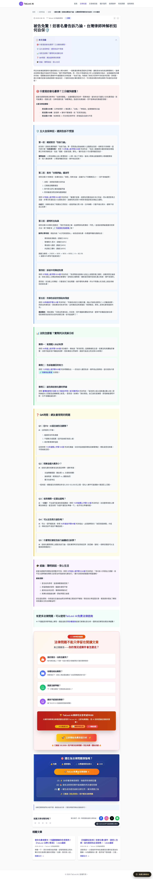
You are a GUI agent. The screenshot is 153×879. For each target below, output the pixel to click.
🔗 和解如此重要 (46, 372)
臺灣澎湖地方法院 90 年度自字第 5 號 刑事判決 (61, 391)
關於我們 (103, 4)
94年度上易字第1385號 (52, 349)
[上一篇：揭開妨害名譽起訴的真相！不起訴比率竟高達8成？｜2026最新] (114, 18)
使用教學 (112, 4)
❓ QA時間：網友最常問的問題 (48, 58)
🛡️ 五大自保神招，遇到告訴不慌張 (50, 49)
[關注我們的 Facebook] (101, 818)
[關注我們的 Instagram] (106, 818)
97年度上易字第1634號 (52, 197)
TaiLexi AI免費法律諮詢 (79, 616)
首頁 (75, 4)
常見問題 (121, 4)
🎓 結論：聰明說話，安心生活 (48, 62)
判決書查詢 (71, 621)
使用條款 (130, 4)
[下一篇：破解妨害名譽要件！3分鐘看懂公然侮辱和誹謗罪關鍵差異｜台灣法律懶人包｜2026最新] (117, 18)
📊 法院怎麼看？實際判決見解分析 (50, 53)
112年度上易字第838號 (71, 149)
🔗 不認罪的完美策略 (61, 228)
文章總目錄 (93, 4)
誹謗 (49, 12)
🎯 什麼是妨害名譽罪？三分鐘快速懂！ (52, 45)
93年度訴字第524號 (51, 302)
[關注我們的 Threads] (112, 818)
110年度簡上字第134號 (55, 447)
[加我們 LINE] (117, 818)
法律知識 (83, 4)
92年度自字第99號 (68, 524)
